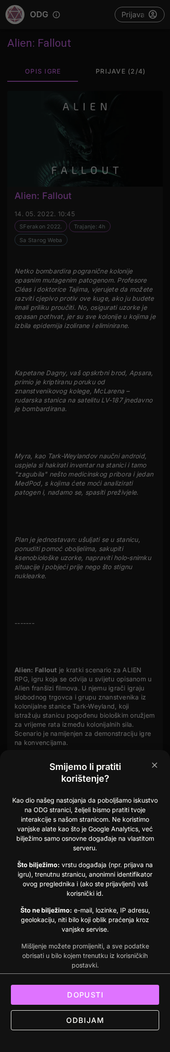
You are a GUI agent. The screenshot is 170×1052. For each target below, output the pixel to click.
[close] (154, 765)
